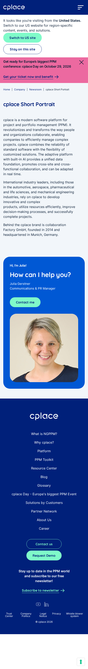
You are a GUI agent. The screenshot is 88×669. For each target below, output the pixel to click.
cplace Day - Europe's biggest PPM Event (44, 494)
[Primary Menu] (81, 7)
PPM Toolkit (44, 460)
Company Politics (26, 615)
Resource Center (44, 468)
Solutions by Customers (44, 503)
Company (19, 89)
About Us (44, 520)
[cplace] (14, 7)
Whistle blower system (74, 615)
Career (44, 528)
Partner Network (44, 511)
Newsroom (35, 89)
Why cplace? (44, 442)
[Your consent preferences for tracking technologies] (81, 662)
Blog (44, 477)
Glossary (44, 485)
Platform (44, 451)
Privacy (56, 613)
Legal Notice (43, 615)
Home (6, 89)
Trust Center (9, 615)
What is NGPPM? (44, 434)
